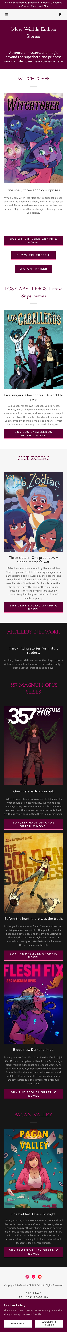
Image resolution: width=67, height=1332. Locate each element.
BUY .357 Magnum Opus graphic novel (33, 824)
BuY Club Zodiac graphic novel (33, 607)
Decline (17, 1323)
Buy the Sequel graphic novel (33, 1093)
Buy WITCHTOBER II (33, 255)
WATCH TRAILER (34, 268)
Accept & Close (49, 1323)
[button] (7, 14)
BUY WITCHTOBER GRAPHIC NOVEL (33, 240)
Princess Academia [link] (33, 1297)
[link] (60, 14)
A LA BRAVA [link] (33, 1292)
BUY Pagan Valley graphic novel (33, 1252)
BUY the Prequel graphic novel (33, 955)
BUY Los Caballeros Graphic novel (33, 433)
